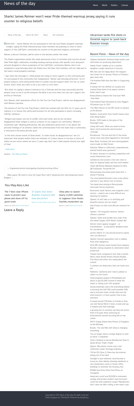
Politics (114, 5)
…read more (9, 149)
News (95, 5)
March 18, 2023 (32, 35)
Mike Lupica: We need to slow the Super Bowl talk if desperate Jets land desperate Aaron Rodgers (43, 176)
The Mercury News (20, 154)
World (104, 5)
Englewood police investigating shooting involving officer (32, 168)
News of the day (19, 3)
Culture (124, 5)
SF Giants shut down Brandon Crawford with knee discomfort (43, 195)
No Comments (58, 35)
